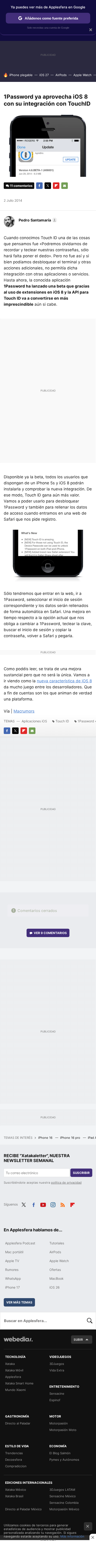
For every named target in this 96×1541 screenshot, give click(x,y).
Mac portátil (14, 1252)
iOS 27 (44, 75)
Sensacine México (62, 1496)
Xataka (10, 1364)
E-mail (64, 185)
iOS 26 (54, 1287)
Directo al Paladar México (23, 1509)
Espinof (54, 1400)
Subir (78, 1339)
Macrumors (24, 711)
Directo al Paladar (17, 1423)
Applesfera (13, 1377)
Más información (72, 1536)
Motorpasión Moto (62, 1430)
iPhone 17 (12, 1287)
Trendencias (14, 1453)
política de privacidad (66, 1182)
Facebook (39, 185)
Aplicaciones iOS (34, 721)
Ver (50, 933)
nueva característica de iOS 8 (64, 681)
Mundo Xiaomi (15, 1390)
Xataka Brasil (14, 1496)
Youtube (43, 1204)
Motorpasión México (64, 1509)
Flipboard (56, 185)
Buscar (90, 1321)
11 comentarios (21, 186)
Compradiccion (16, 1466)
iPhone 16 (45, 1137)
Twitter (48, 185)
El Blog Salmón (60, 1453)
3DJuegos (56, 1364)
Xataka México (15, 1489)
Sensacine (56, 1393)
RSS (62, 1204)
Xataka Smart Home (19, 1383)
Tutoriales (56, 1243)
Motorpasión (58, 1423)
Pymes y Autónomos (64, 1459)
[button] (37, 220)
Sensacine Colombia (64, 1502)
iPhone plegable (21, 75)
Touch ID (62, 721)
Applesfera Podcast (20, 1243)
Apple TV (12, 1261)
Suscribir (81, 1173)
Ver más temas (19, 1302)
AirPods (61, 75)
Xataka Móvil (14, 1370)
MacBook (56, 1278)
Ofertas (55, 1270)
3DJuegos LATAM (62, 1489)
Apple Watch (82, 75)
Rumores (11, 1270)
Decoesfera (13, 1459)
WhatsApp (13, 1278)
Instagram (53, 1204)
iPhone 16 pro (70, 1137)
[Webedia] (18, 1342)
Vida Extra (56, 1370)
